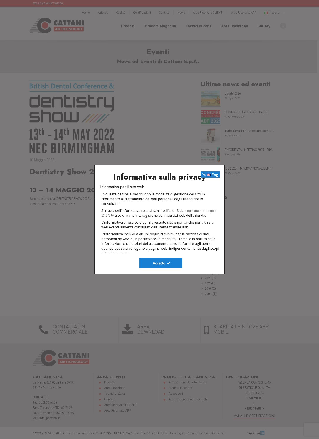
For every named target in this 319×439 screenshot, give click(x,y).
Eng (214, 174)
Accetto (159, 263)
